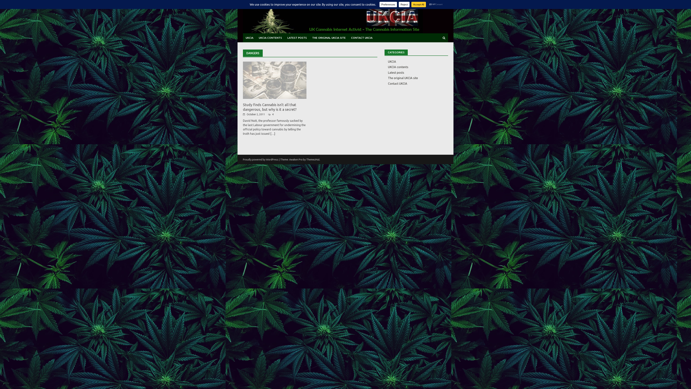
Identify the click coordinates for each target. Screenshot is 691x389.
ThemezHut (313, 159)
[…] (272, 133)
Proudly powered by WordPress (260, 159)
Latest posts (297, 37)
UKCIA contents (270, 37)
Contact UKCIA (361, 37)
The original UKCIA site (329, 37)
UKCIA (249, 37)
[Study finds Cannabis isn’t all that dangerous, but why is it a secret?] (274, 80)
